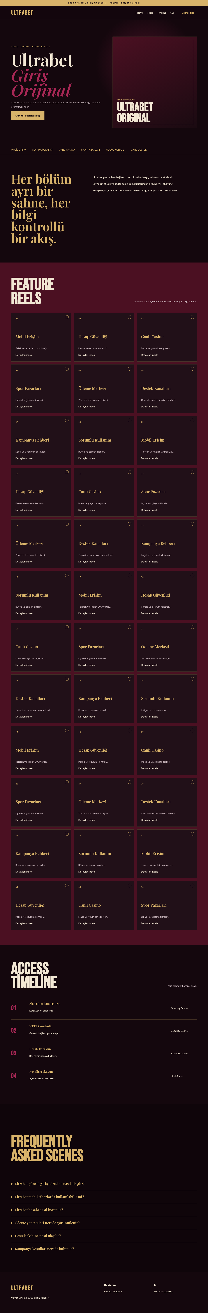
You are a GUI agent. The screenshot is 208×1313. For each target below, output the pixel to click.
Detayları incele (24, 355)
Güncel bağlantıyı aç (27, 115)
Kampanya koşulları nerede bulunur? (44, 1248)
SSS (172, 12)
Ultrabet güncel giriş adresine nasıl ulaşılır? (50, 1183)
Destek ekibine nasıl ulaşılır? (38, 1235)
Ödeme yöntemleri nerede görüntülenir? (47, 1223)
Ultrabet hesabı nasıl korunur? (39, 1210)
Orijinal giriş (188, 12)
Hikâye (139, 12)
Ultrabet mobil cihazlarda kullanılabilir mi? (49, 1197)
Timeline (161, 12)
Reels (150, 12)
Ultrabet (22, 13)
